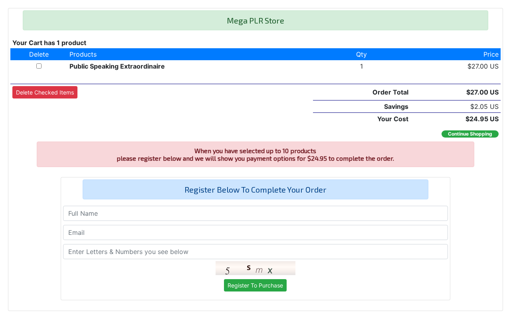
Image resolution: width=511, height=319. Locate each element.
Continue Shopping (470, 134)
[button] (44, 92)
